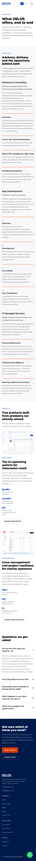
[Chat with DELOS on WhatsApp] (30, 855)
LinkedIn (5, 845)
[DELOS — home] (6, 4)
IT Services (5, 825)
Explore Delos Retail (12, 521)
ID (26, 3)
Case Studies (6, 804)
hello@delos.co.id (8, 790)
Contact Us (6, 815)
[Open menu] (32, 3)
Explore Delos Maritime (14, 620)
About (4, 811)
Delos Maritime (7, 832)
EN (22, 3)
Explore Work (10, 757)
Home (4, 800)
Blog (3, 807)
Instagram (5, 842)
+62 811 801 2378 (7, 787)
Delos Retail (6, 828)
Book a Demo (10, 750)
